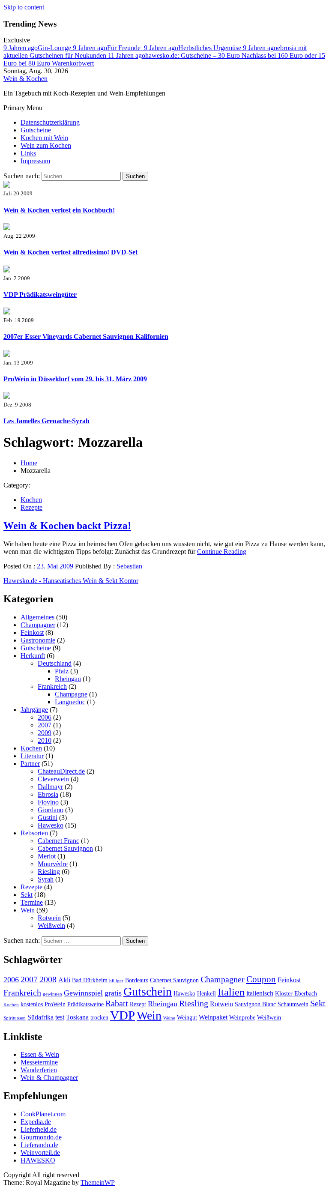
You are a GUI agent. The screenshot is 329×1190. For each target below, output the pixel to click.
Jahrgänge (34, 709)
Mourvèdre (53, 863)
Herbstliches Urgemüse (193, 47)
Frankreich (52, 686)
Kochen (31, 499)
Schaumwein (293, 1004)
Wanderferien (39, 1069)
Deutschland (55, 663)
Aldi (64, 980)
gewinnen (52, 994)
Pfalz (62, 671)
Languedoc (70, 702)
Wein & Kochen (25, 78)
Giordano (50, 809)
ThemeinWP (98, 1182)
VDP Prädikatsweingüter (40, 294)
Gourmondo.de (41, 1137)
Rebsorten (34, 833)
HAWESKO (38, 1160)
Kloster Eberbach (296, 993)
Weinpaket (213, 1017)
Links (28, 153)
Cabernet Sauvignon (65, 848)
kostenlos (32, 1004)
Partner (30, 763)
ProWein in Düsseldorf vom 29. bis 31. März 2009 (75, 379)
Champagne (71, 694)
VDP (122, 1015)
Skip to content (23, 7)
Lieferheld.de (39, 1129)
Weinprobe (242, 1017)
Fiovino (48, 802)
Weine (169, 1018)
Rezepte (31, 507)
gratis (113, 993)
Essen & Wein (40, 1054)
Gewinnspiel (83, 993)
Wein (28, 910)
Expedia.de (36, 1121)
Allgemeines (37, 617)
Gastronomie (38, 640)
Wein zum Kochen (46, 145)
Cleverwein (53, 779)
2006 (44, 717)
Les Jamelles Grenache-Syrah (46, 421)
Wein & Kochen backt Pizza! (67, 525)
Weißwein (51, 925)
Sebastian (129, 566)
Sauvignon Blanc (255, 1004)
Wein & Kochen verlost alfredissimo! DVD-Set (70, 252)
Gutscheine (36, 130)
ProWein (55, 1004)
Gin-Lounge (38, 47)
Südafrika (40, 1017)
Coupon (261, 979)
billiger (116, 980)
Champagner (38, 624)
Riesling (49, 871)
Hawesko (50, 825)
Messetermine (39, 1062)
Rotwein (49, 917)
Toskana (77, 1017)
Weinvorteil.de (40, 1152)
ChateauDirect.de (61, 771)
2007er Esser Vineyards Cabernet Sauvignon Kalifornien (85, 336)
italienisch (259, 993)
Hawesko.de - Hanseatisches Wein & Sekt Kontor (70, 580)
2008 (48, 979)
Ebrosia (48, 794)
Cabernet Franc (58, 840)
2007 (44, 725)
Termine (32, 902)
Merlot (47, 856)
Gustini (47, 817)
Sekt (27, 894)
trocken (99, 1017)
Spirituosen (14, 1018)
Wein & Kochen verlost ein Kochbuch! (59, 210)
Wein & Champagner (49, 1077)
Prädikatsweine (85, 1004)
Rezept (138, 1004)
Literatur (32, 755)
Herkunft (33, 655)
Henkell (206, 993)
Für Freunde (108, 47)
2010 (44, 740)
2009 (44, 732)
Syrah (46, 879)
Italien (231, 992)
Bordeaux (136, 980)
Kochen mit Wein (44, 137)
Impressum (35, 160)
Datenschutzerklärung (50, 122)
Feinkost (32, 632)
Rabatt (116, 1003)
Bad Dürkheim (90, 980)
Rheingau (68, 678)
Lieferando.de (39, 1144)
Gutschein (147, 991)
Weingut (187, 1017)
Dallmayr (50, 786)
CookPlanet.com (43, 1114)
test (59, 1017)
